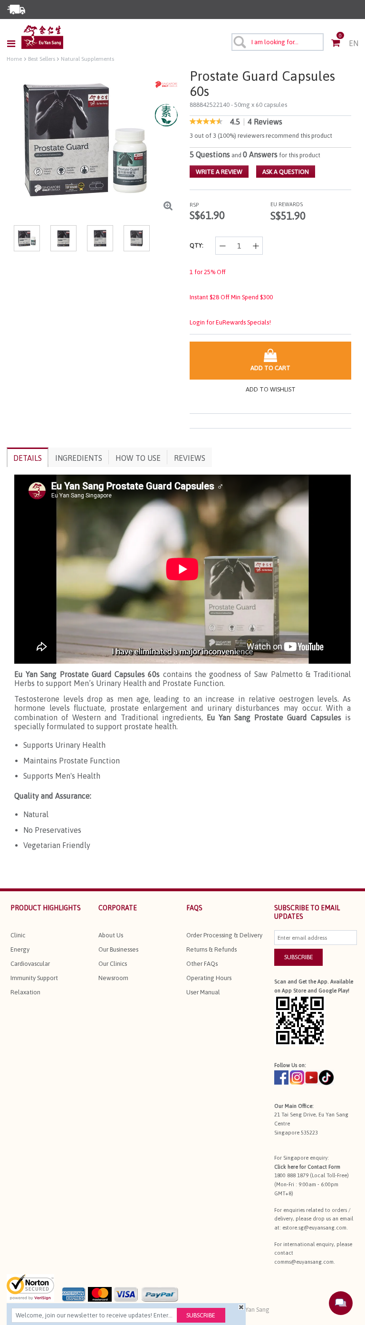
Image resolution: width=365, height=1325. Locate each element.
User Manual (203, 992)
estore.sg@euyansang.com (314, 1227)
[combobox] (277, 42)
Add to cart (270, 368)
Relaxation (25, 992)
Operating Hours (208, 978)
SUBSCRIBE (298, 957)
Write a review (219, 171)
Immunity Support (34, 978)
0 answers (260, 154)
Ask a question (285, 171)
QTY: (196, 245)
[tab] (27, 457)
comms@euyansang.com (304, 1262)
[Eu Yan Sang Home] (42, 37)
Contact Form (323, 1167)
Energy (19, 949)
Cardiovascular (30, 963)
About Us (110, 935)
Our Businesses (118, 949)
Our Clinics (112, 963)
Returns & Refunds (211, 949)
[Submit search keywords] (239, 41)
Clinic (17, 935)
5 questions (210, 154)
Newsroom (113, 978)
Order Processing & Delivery (224, 935)
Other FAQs (202, 963)
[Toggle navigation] (14, 43)
